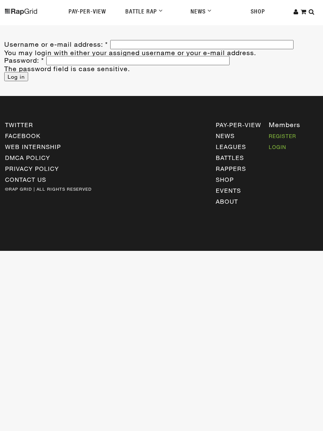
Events (228, 190)
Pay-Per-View (87, 11)
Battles (230, 157)
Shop (258, 11)
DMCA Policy (27, 157)
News (199, 11)
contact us (25, 179)
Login (277, 147)
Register (282, 136)
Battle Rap (142, 11)
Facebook (22, 135)
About (227, 201)
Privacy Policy (32, 168)
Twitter (19, 124)
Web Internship (33, 146)
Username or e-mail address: (56, 44)
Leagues (231, 146)
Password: (24, 60)
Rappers (231, 168)
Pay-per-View (238, 124)
